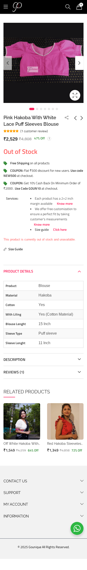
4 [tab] (45, 109)
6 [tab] (53, 109)
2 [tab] (37, 109)
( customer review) (34, 130)
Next (79, 63)
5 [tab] (49, 109)
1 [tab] (31, 109)
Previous (7, 63)
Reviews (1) (13, 372)
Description (14, 359)
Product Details (18, 271)
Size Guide (15, 249)
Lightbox (75, 95)
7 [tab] (57, 109)
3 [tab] (41, 109)
